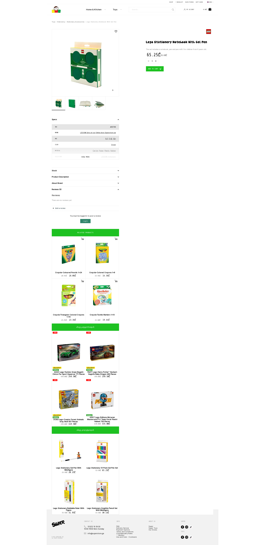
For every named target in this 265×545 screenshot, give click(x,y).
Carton (95, 151)
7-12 (110, 139)
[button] (82, 238)
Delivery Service (122, 528)
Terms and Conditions (125, 532)
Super (151, 526)
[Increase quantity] (155, 61)
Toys (115, 9)
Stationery (61, 22)
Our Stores (189, 2)
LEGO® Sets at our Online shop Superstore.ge (98, 133)
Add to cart (153, 69)
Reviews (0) (56, 189)
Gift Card (199, 2)
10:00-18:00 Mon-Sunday (94, 529)
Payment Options (123, 530)
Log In (85, 221)
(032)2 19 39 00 (94, 526)
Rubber (113, 151)
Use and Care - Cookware (126, 537)
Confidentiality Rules (124, 533)
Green (113, 145)
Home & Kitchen (93, 9)
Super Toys (153, 528)
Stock (54, 170)
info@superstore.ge (96, 533)
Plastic (107, 151)
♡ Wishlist (179, 2)
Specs (54, 119)
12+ (114, 139)
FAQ (117, 526)
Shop (171, 2)
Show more (85, 157)
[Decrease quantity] (148, 61)
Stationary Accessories (76, 22)
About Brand (57, 183)
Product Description (60, 177)
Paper (101, 151)
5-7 (106, 139)
